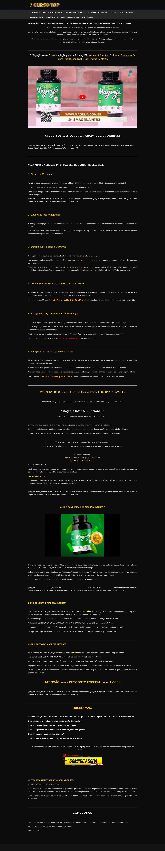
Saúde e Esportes (52, 17)
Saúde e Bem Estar (36, 17)
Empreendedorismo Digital (75, 12)
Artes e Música (35, 12)
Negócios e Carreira (126, 12)
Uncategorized (87, 17)
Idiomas (113, 12)
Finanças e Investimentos (97, 12)
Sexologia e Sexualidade (70, 17)
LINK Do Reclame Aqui (69, 338)
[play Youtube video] (82, 97)
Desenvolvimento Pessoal (53, 12)
